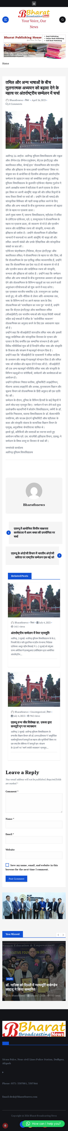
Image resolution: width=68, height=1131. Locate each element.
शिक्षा (27, 100)
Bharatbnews (16, 100)
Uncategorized (37, 711)
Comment (12, 791)
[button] (58, 934)
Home (5, 63)
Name (10, 818)
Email (10, 834)
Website (10, 849)
